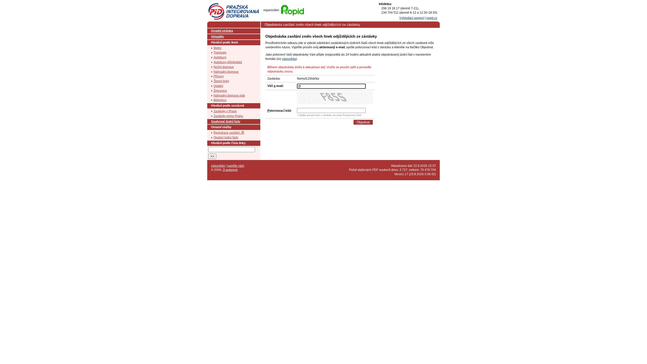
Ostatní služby (221, 127)
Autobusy (220, 57)
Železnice (220, 91)
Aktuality (217, 36)
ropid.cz (431, 18)
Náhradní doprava (226, 72)
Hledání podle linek (224, 42)
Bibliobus (220, 100)
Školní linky (221, 81)
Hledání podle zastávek (227, 105)
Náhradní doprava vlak (229, 95)
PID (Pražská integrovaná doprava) (234, 5)
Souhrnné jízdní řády (225, 121)
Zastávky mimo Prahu (228, 116)
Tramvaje (220, 52)
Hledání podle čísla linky (228, 143)
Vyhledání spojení (411, 18)
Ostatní (218, 86)
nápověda (289, 59)
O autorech (230, 170)
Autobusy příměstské (228, 62)
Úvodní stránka (222, 31)
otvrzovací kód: (279, 110)
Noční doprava (224, 67)
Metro (217, 48)
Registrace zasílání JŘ (229, 132)
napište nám (235, 166)
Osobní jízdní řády (226, 137)
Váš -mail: (275, 86)
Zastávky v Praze (225, 111)
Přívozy (219, 76)
